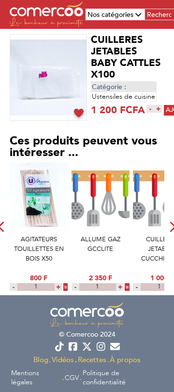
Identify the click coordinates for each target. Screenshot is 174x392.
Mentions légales (25, 377)
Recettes (92, 360)
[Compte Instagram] (101, 347)
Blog (40, 360)
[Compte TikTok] (59, 347)
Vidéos (63, 360)
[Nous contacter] (115, 347)
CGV (72, 377)
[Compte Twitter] (87, 347)
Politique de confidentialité (104, 377)
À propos (125, 360)
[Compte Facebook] (73, 347)
